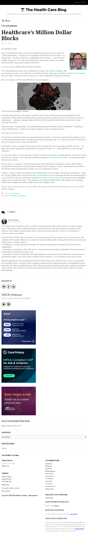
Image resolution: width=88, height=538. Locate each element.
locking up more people (58, 157)
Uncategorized (9, 26)
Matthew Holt (16, 425)
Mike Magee (48, 466)
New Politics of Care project (48, 177)
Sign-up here (33, 495)
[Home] (43, 10)
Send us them (74, 514)
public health (22, 196)
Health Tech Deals (7, 479)
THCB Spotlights (6, 476)
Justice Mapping (57, 71)
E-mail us (56, 505)
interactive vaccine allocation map (41, 175)
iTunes (3, 491)
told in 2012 (16, 133)
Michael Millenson (50, 471)
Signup (4, 448)
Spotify (8, 491)
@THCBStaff (49, 498)
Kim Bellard (14, 196)
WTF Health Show (7, 481)
